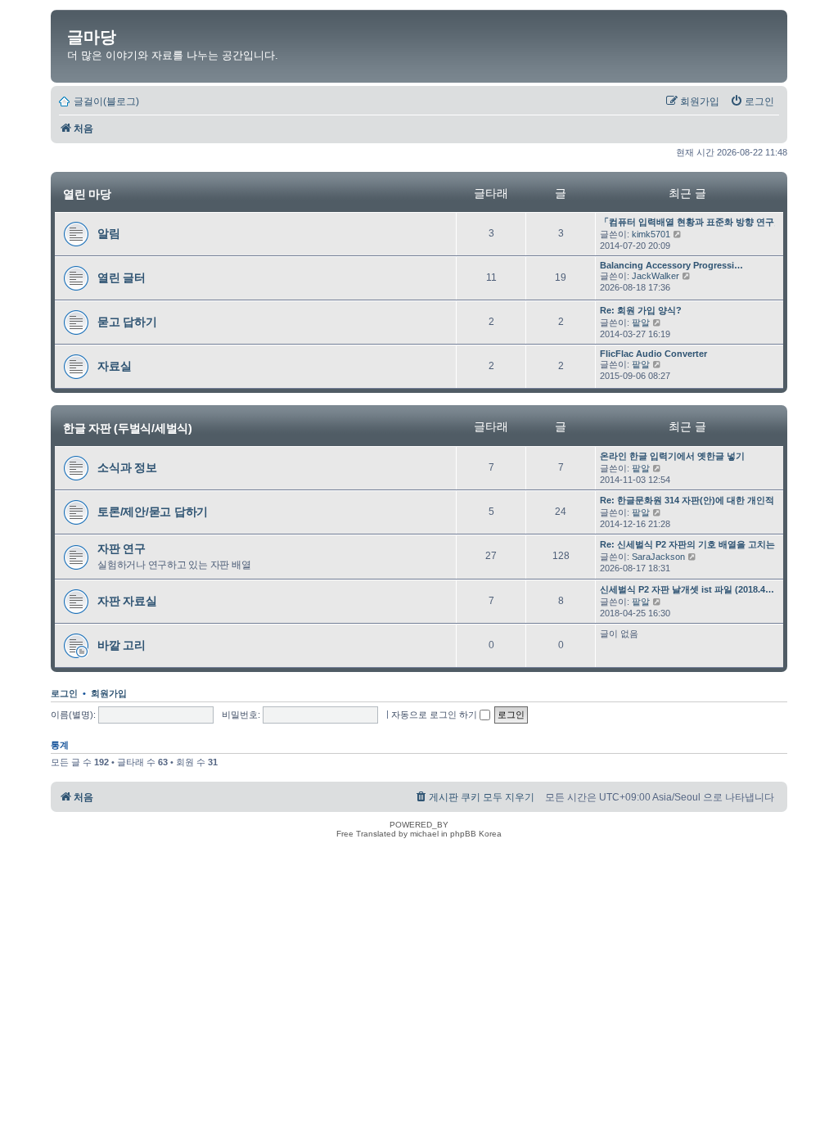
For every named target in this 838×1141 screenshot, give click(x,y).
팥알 (641, 322)
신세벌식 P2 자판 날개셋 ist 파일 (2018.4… (687, 589)
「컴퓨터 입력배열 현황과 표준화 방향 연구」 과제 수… (712, 222)
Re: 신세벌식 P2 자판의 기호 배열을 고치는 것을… (702, 544)
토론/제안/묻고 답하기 (152, 511)
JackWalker (655, 276)
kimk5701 (651, 234)
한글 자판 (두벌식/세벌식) (127, 427)
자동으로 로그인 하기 (435, 714)
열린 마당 (87, 194)
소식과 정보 (127, 467)
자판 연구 (121, 548)
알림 (108, 233)
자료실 (114, 365)
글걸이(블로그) (106, 101)
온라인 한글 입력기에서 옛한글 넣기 (672, 456)
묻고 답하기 (127, 321)
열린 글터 (121, 277)
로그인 (64, 693)
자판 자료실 (127, 600)
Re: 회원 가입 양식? (641, 310)
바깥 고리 (121, 645)
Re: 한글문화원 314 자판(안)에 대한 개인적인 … (697, 500)
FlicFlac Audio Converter (653, 354)
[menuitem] (752, 101)
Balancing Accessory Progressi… (671, 265)
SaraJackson (658, 556)
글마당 (91, 37)
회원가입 (109, 693)
